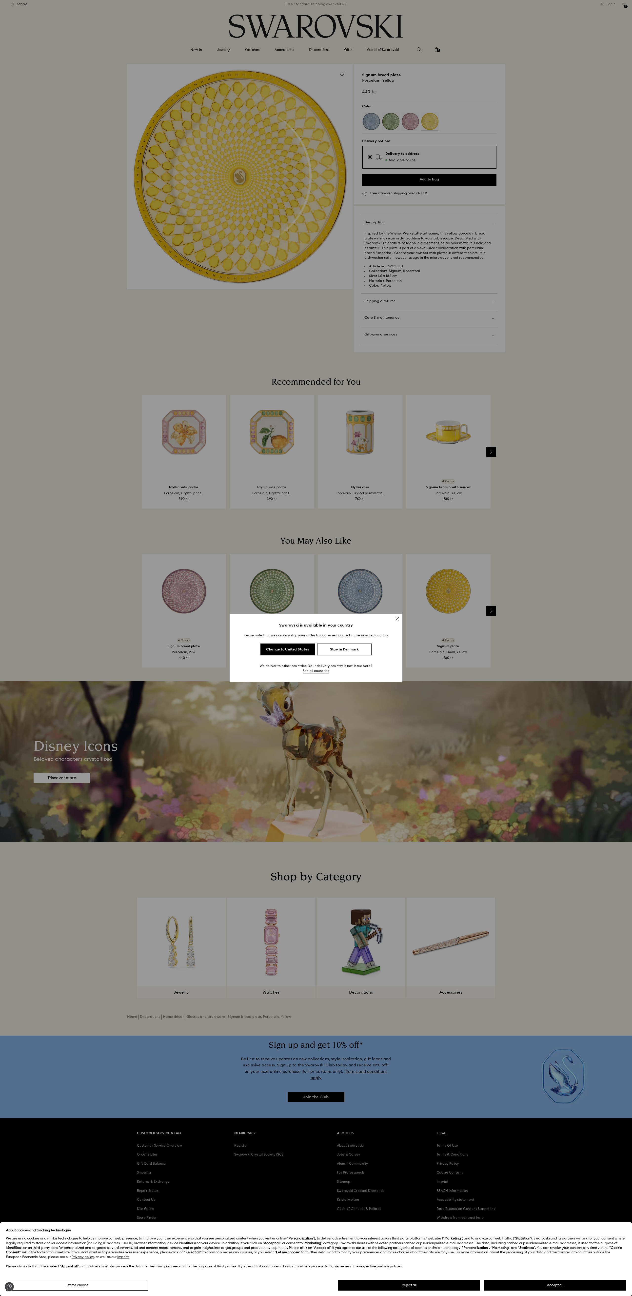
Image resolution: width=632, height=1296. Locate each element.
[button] (397, 619)
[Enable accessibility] (9, 1286)
